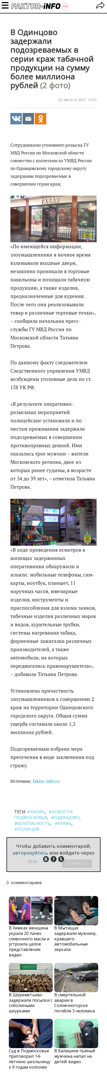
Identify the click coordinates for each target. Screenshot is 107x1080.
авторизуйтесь (30, 853)
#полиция (26, 829)
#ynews (35, 812)
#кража (63, 823)
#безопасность (32, 823)
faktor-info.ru (46, 781)
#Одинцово (65, 817)
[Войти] (100, 6)
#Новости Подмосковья (43, 814)
